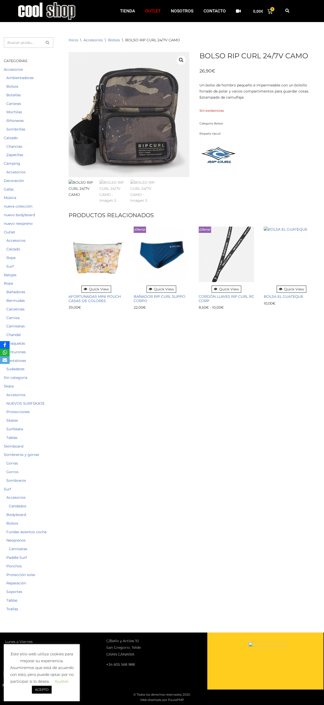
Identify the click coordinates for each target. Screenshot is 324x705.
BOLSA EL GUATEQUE (283, 296)
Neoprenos (16, 540)
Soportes (14, 591)
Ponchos (14, 566)
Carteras (13, 103)
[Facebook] (5, 345)
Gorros (12, 472)
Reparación (16, 583)
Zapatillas (14, 155)
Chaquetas (15, 343)
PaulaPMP (176, 700)
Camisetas (15, 326)
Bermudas (15, 300)
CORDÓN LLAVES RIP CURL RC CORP (226, 298)
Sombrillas (15, 129)
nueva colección (18, 206)
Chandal (13, 334)
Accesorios (13, 69)
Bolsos (12, 86)
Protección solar (20, 574)
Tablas (11, 437)
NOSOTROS (182, 10)
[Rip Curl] (218, 156)
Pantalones (16, 360)
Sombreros (16, 480)
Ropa (10, 257)
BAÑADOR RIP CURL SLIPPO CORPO (159, 298)
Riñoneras (15, 120)
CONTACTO (215, 10)
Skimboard (13, 446)
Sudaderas (15, 369)
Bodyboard (16, 514)
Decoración (14, 180)
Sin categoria (15, 377)
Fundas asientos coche (26, 532)
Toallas (12, 609)
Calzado (11, 138)
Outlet (9, 232)
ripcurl (216, 133)
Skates (12, 420)
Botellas (13, 95)
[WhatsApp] (5, 352)
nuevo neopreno (18, 223)
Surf (10, 266)
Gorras (12, 463)
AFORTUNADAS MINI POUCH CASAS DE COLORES (95, 298)
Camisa (12, 318)
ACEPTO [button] (42, 690)
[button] (287, 11)
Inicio (73, 40)
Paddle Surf (16, 557)
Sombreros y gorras (21, 454)
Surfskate (14, 429)
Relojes (10, 275)
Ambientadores (20, 78)
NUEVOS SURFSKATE (25, 403)
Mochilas (14, 112)
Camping (12, 163)
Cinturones (16, 352)
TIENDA (127, 10)
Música (10, 197)
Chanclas (14, 146)
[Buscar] (47, 42)
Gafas (9, 189)
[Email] (5, 360)
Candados (17, 506)
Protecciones (18, 412)
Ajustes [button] (61, 681)
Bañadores (15, 292)
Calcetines (15, 309)
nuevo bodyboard (19, 215)
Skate (9, 386)
